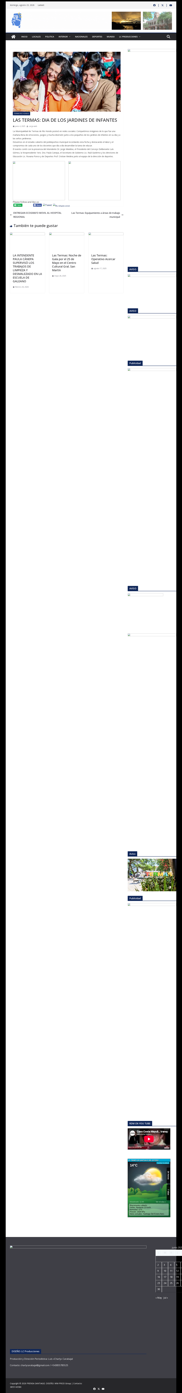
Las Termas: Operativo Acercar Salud (103, 259)
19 (177, 1277)
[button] (69, 37)
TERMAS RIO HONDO (21, 113)
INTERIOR (63, 36)
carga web (33, 126)
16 (158, 1277)
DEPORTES (97, 36)
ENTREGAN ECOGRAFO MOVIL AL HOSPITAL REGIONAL (37, 215)
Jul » (166, 1297)
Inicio (24, 36)
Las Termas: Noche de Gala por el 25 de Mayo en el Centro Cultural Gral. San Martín (66, 262)
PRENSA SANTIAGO (36, 1383)
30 (158, 1289)
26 (177, 1283)
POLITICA (49, 36)
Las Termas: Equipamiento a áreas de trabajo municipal (95, 215)
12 (177, 1270)
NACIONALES (81, 36)
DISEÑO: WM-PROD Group (58, 1383)
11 (171, 1270)
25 (171, 1283)
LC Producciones (128, 36)
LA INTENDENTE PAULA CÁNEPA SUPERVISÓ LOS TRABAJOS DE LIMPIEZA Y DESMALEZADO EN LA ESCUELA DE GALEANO (27, 268)
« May (159, 1297)
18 (171, 1277)
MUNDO (111, 36)
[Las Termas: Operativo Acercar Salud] (105, 234)
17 (165, 1277)
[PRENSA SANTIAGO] (13, 36)
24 (165, 1283)
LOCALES (36, 36)
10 (165, 1270)
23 (158, 1283)
